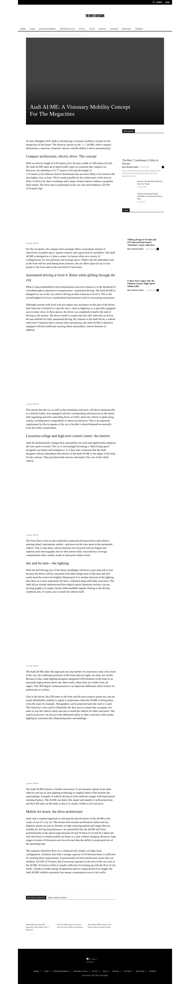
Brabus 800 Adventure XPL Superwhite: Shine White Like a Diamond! (37, 927)
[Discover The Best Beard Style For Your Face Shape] (128, 184)
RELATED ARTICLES (36, 898)
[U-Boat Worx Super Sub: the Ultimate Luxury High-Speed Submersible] (143, 272)
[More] (52, 131)
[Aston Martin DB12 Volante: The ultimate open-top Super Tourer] (102, 912)
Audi (83, 144)
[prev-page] (27, 934)
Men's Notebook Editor (130, 167)
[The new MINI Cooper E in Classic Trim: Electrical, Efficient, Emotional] (71, 912)
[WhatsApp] (46, 131)
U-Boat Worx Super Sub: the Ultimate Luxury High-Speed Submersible (141, 283)
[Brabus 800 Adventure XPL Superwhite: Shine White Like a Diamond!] (40, 912)
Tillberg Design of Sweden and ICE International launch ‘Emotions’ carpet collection (141, 242)
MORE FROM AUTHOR (57, 898)
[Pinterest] (40, 131)
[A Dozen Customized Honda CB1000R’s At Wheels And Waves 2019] (128, 197)
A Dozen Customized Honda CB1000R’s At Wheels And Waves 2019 (149, 196)
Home (28, 34)
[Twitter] (34, 131)
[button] (157, 2)
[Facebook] (28, 131)
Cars (34, 34)
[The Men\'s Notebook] (95, 15)
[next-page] (31, 934)
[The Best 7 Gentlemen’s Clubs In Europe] (143, 146)
